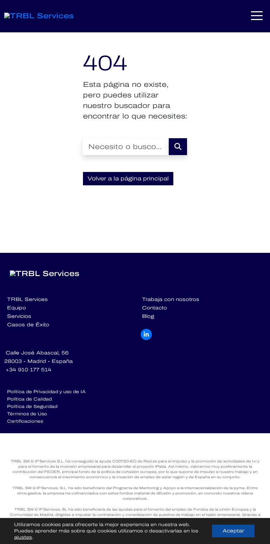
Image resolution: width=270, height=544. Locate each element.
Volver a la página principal (128, 178)
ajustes (23, 537)
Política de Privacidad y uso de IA (46, 391)
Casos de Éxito (28, 324)
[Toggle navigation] (257, 15)
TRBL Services (27, 299)
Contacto (154, 308)
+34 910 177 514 (28, 369)
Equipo (16, 308)
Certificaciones (25, 421)
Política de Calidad (29, 399)
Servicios (19, 316)
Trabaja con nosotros (170, 299)
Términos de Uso (27, 413)
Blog (148, 316)
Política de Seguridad (32, 406)
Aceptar (233, 530)
